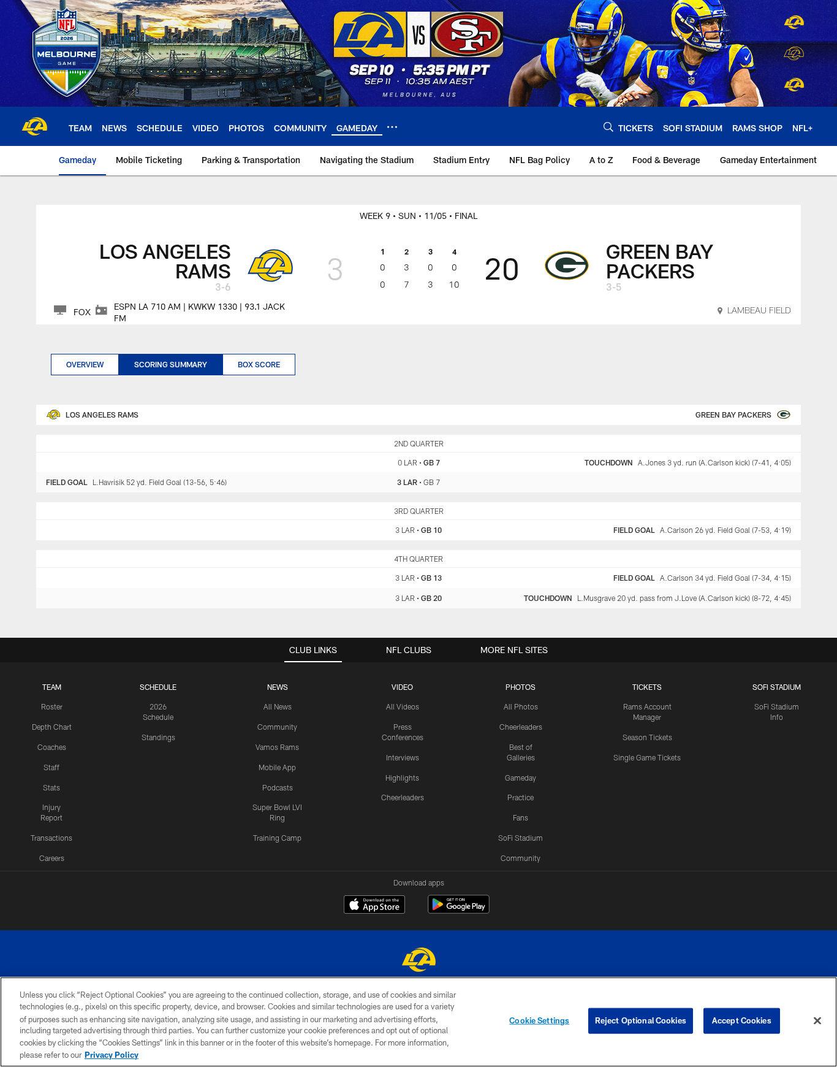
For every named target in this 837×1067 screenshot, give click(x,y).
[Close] (817, 1021)
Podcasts (277, 787)
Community (277, 726)
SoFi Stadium (520, 837)
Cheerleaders (402, 797)
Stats (51, 787)
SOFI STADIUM (776, 687)
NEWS (277, 687)
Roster (51, 706)
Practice (520, 797)
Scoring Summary (170, 364)
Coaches (51, 747)
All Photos (521, 706)
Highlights (402, 777)
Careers (51, 858)
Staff (51, 767)
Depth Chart (52, 726)
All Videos (402, 706)
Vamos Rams (277, 747)
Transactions (51, 837)
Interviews (402, 757)
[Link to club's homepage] (34, 126)
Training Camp (277, 837)
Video (402, 687)
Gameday (520, 777)
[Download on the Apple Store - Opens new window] (374, 905)
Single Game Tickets (647, 757)
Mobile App (277, 767)
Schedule (158, 687)
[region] (418, 1022)
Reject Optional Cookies (640, 1020)
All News (277, 706)
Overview (85, 364)
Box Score (259, 364)
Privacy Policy (111, 1054)
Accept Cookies (741, 1020)
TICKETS (647, 687)
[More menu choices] (392, 127)
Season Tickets (647, 737)
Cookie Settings (539, 1020)
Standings (158, 737)
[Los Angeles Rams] (418, 961)
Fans (520, 817)
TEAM (51, 687)
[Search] (608, 126)
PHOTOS (521, 687)
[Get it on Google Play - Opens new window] (458, 910)
